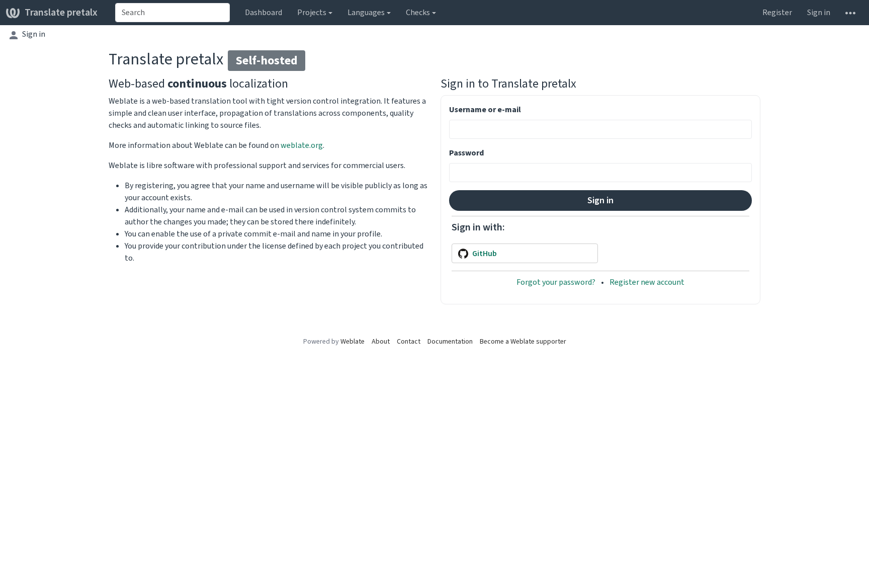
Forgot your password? (556, 282)
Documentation (450, 341)
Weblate (352, 341)
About (381, 341)
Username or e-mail (485, 109)
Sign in (818, 12)
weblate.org (302, 145)
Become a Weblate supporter (523, 341)
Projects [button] (311, 12)
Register (777, 12)
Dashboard (263, 12)
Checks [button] (418, 12)
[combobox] (172, 12)
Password (466, 152)
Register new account (647, 282)
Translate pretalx (61, 12)
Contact (408, 341)
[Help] (850, 12)
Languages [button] (366, 12)
